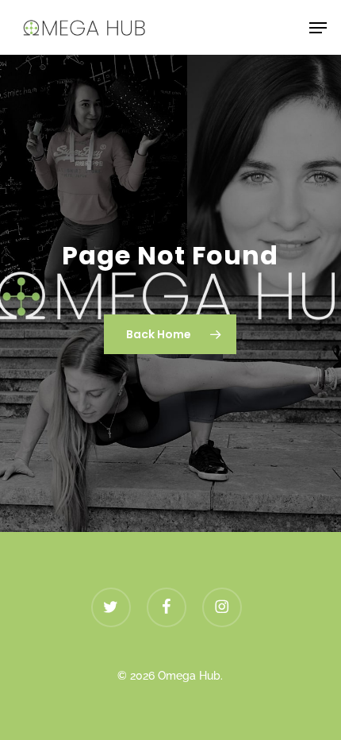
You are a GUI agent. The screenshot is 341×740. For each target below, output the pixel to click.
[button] (318, 28)
